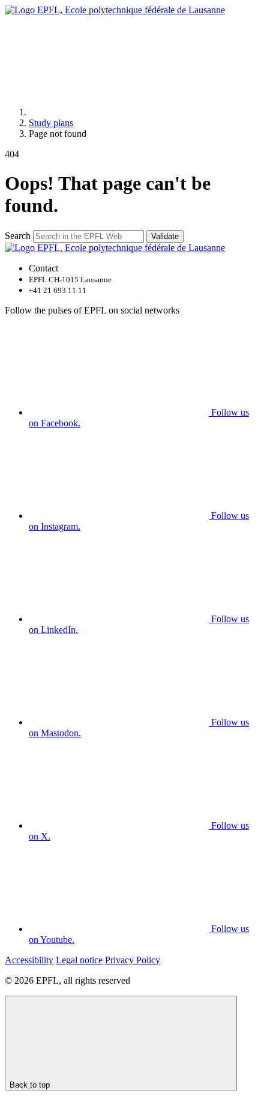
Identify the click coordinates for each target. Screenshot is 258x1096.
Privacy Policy (132, 960)
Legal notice (79, 960)
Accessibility (29, 960)
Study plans (51, 123)
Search (18, 236)
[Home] (119, 112)
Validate (165, 236)
